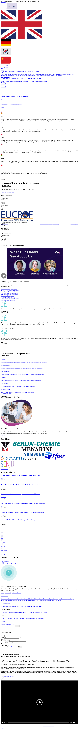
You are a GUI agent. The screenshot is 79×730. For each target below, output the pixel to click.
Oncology (3, 78)
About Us (3, 71)
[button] (39, 702)
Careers (37, 71)
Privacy (2, 593)
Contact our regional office (7, 192)
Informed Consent (16, 593)
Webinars (17, 81)
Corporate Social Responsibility (27, 71)
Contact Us (3, 84)
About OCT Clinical (6, 618)
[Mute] (74, 722)
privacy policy (13, 646)
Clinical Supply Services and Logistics (52, 75)
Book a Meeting (4, 561)
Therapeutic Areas (5, 77)
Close (12, 676)
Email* (2, 639)
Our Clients (8, 71)
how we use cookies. (48, 726)
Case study (12, 81)
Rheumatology (17, 78)
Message (3, 644)
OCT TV (28, 81)
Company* (3, 637)
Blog (8, 81)
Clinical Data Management (21, 75)
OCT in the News (34, 81)
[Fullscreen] (76, 722)
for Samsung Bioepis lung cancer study (36, 224)
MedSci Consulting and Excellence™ (26, 74)
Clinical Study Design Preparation (9, 74)
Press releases (22, 81)
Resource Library (5, 79)
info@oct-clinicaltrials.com (7, 624)
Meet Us (3, 82)
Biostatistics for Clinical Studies (35, 75)
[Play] (2, 722)
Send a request (61, 224)
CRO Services (4, 72)
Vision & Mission (15, 71)
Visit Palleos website (6, 676)
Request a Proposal (5, 435)
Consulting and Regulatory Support (44, 74)
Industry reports (43, 81)
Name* (2, 636)
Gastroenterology (9, 78)
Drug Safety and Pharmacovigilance (61, 74)
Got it (2, 728)
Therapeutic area (5, 640)
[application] (39, 702)
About (2, 70)
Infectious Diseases (25, 78)
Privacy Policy (8, 593)
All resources (4, 81)
